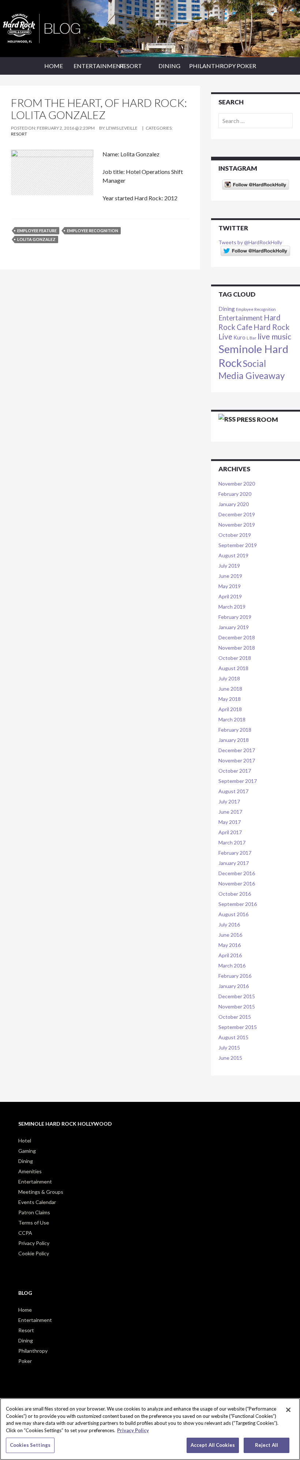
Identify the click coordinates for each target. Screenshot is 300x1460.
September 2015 (237, 1027)
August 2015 (233, 1037)
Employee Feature (37, 230)
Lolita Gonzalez (36, 239)
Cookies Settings (30, 1445)
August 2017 (233, 791)
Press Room (257, 419)
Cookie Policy (33, 1253)
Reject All (266, 1445)
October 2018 (234, 658)
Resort (131, 65)
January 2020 (233, 504)
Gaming (27, 1151)
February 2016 (234, 976)
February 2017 (234, 853)
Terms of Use (33, 1222)
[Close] (288, 1410)
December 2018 (236, 637)
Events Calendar (37, 1202)
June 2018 (230, 689)
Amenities (30, 1171)
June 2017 (230, 812)
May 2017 (229, 822)
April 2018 (230, 709)
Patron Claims (34, 1212)
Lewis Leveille (122, 128)
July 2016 (229, 924)
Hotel (24, 1140)
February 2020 (234, 494)
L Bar (251, 337)
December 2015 (236, 996)
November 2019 (236, 524)
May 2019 (229, 586)
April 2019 (230, 596)
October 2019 (234, 535)
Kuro (239, 337)
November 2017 (236, 760)
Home (53, 65)
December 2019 (236, 514)
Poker (246, 65)
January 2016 (233, 986)
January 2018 (233, 740)
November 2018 (236, 647)
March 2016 (231, 965)
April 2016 (230, 955)
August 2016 (233, 914)
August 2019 (233, 555)
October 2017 (234, 771)
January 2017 (233, 863)
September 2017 (237, 781)
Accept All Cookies (213, 1445)
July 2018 (229, 678)
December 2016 (236, 873)
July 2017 (229, 801)
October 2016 (234, 894)
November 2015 (236, 1006)
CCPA (25, 1233)
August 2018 (233, 668)
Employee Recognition (92, 230)
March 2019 (231, 606)
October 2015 (234, 1017)
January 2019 (233, 627)
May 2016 (229, 945)
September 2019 (237, 545)
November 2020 (236, 483)
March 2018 (231, 719)
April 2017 (230, 832)
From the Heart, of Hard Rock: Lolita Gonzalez (99, 108)
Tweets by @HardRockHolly (250, 242)
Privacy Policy (33, 1243)
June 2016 (230, 935)
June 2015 (230, 1058)
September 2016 (237, 904)
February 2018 (234, 730)
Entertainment (92, 65)
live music (274, 336)
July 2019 (229, 565)
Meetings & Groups (40, 1192)
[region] (150, 1429)
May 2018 (229, 699)
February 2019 (234, 617)
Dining (169, 65)
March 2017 (231, 842)
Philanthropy (208, 65)
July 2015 (229, 1047)
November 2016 (236, 883)
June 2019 (230, 576)
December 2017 (236, 750)
